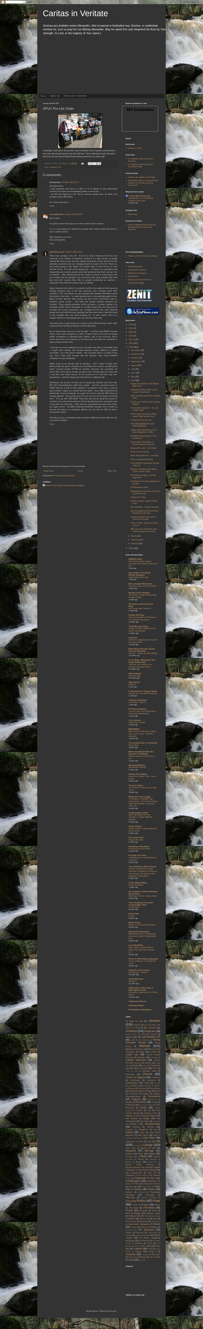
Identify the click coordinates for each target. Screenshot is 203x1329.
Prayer (145, 1204)
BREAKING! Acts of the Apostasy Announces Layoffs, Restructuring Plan (142, 936)
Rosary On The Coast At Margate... (143, 925)
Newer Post (49, 471)
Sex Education (146, 1229)
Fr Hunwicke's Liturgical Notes (143, 691)
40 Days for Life (134, 1021)
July (133, 369)
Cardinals (141, 1057)
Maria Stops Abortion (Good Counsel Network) (142, 650)
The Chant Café (136, 837)
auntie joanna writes (138, 812)
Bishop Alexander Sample (143, 1041)
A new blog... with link (137, 702)
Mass (152, 1153)
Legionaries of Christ (134, 1142)
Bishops (144, 1046)
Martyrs (129, 1154)
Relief (128, 1213)
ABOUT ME (55, 96)
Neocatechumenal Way (135, 1167)
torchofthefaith (56, 214)
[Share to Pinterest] (99, 163)
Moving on (133, 981)
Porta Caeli (134, 914)
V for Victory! (135, 720)
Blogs (141, 1052)
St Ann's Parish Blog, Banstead (143, 959)
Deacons (135, 1086)
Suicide (150, 1243)
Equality (129, 1102)
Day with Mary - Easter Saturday (144, 507)
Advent (146, 1025)
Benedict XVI (153, 1037)
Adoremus (132, 214)
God (149, 1110)
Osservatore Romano (151, 1184)
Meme (131, 1159)
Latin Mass (149, 1137)
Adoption (137, 1025)
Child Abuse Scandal (138, 1068)
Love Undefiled (136, 945)
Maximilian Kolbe (131, 1156)
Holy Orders (145, 1121)
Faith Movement (135, 266)
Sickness (140, 1233)
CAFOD (154, 1052)
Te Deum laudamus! (138, 700)
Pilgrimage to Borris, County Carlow (143, 896)
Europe (154, 1102)
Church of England (135, 1077)
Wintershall (132, 1257)
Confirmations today (139, 487)
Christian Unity (149, 1071)
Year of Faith (155, 1257)
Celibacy (148, 1063)
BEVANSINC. (134, 729)
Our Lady (133, 1186)
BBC (140, 1037)
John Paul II (143, 1135)
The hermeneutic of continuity (143, 743)
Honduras (136, 1127)
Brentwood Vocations (137, 273)
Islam (142, 1132)
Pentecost (141, 1192)
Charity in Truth (135, 148)
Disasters (142, 1088)
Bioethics (132, 684)
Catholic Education (136, 1060)
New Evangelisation (134, 1173)
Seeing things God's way (138, 577)
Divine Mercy (155, 1088)
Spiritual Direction (141, 1235)
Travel (150, 1249)
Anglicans (150, 1031)
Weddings (145, 1254)
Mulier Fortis (134, 922)
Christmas (130, 1074)
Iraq (154, 1130)
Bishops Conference (134, 1049)
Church (147, 1074)
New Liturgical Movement (140, 584)
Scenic (133, 1227)
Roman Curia (144, 1219)
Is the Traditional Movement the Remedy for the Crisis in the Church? (142, 227)
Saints (157, 1224)
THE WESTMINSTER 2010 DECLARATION (142, 425)
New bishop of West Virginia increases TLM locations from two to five (143, 563)
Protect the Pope (136, 615)
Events (141, 1105)
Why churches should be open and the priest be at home (143, 530)
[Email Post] (82, 163)
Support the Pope (138, 497)
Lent (149, 1141)
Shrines (129, 1233)
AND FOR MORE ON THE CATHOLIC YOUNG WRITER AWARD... (140, 817)
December (136, 350)
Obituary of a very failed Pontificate (143, 693)
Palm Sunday (146, 1187)
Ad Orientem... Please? (138, 972)
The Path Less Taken (138, 626)
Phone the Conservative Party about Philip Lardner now (143, 415)
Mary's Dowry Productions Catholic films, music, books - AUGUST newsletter (142, 733)
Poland (129, 1201)
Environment (152, 1099)
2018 (131, 324)
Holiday (146, 1118)
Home (43, 96)
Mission (141, 1159)
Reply (51, 206)
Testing (131, 916)
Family (143, 1107)
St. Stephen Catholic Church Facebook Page (140, 165)
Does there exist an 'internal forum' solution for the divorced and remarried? (143, 182)
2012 (131, 339)
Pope (156, 1200)
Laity (137, 1138)
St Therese (144, 1241)
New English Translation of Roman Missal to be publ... (143, 443)
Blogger (113, 1311)
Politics (141, 1200)
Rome (155, 1219)
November (136, 354)
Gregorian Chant (150, 1113)
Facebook (150, 1105)
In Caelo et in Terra (137, 855)
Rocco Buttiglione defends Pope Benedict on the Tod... (144, 512)
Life (59, 167)
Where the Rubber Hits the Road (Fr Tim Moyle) (141, 753)
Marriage (149, 1150)
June (133, 373)
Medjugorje (156, 1156)
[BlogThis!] (91, 163)
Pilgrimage (130, 1197)
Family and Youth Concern (139, 279)
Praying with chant (136, 840)
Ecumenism (154, 1096)
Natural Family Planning (139, 1165)
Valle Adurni (134, 682)
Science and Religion (148, 1227)
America (131, 1031)
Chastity (145, 1065)
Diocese (131, 1088)
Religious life (134, 1216)
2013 (131, 336)
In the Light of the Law (139, 196)
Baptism (129, 1037)
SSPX (152, 1235)
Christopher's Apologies (140, 1009)
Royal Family (131, 1221)
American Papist (136, 1005)
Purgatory (143, 1211)
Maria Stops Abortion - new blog (144, 455)
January (135, 543)
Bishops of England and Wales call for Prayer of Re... (143, 470)
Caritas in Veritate (75, 13)
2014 (131, 332)
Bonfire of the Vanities (139, 593)
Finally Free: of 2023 (137, 722)
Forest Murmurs (136, 979)
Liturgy (147, 1144)
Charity (135, 1065)
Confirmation (135, 1080)
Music (138, 1162)
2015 (131, 328)
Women (142, 1257)
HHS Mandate (132, 1119)
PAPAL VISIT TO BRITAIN (75, 96)
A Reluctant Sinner (137, 1001)
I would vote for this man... (142, 420)
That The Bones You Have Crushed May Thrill (141, 904)
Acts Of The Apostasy (139, 931)
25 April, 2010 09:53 (73, 214)
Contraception (132, 1083)
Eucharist (141, 1102)
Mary (140, 1154)
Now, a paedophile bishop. (142, 459)
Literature (137, 1145)
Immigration (129, 1129)
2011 (131, 343)
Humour (150, 1127)
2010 (131, 347)
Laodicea (133, 637)
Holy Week (156, 1121)
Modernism (153, 1159)
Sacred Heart (155, 1221)
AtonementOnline (137, 765)
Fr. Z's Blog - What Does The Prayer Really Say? (142, 661)
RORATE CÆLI (135, 559)
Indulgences (143, 1130)
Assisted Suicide (149, 1034)
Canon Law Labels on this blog (141, 177)
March (134, 536)
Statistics (139, 1243)
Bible (133, 1040)
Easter (145, 1094)
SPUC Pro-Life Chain (139, 452)
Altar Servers (150, 1028)
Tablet (136, 1246)
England (136, 1099)
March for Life (148, 1148)
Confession (155, 1078)
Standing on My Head (139, 846)
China (155, 1068)
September (136, 361)
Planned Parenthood (148, 1197)
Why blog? (155, 1255)
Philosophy (150, 1195)
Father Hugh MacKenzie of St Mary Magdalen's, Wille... (143, 431)
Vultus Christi (135, 826)
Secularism (129, 1230)
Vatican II (152, 1252)
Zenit (141, 1260)
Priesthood (149, 1207)
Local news (131, 1148)
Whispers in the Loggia (140, 797)
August (134, 365)
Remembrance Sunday (152, 1216)
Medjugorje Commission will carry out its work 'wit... (145, 492)
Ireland (129, 1132)
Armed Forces (131, 1034)
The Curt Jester (136, 785)
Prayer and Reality (136, 885)
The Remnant (134, 907)
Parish (151, 1189)
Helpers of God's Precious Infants (142, 256)
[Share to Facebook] (97, 163)
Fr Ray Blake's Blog (138, 883)
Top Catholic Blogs (136, 283)
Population (135, 1205)
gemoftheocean (56, 252)
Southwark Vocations (137, 270)
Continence (151, 1080)
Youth (131, 1260)
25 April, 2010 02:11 (70, 182)
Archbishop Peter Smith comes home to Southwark (143, 391)
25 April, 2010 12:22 (74, 252)
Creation (146, 1083)
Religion (137, 1213)
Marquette (131, 1150)
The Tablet (146, 1246)
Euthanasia (130, 1105)
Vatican (138, 1251)
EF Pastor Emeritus (138, 709)
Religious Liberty (153, 1213)
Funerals (138, 1110)
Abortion (53, 167)
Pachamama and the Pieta (139, 849)
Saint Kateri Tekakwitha (138, 1224)
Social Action (152, 1232)
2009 (131, 548)
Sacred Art (143, 1221)
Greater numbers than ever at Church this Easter (143, 518)
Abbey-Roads (135, 673)
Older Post (112, 471)
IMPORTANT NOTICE (137, 767)
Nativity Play (152, 1162)
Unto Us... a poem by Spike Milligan (143, 653)
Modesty (128, 1162)
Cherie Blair (155, 1066)
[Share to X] (94, 163)
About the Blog (134, 676)
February (135, 540)
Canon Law (132, 1054)
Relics (154, 1211)
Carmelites (154, 1057)
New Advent (133, 276)
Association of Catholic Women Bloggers (140, 574)
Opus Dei (152, 1173)
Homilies (133, 1124)
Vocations (131, 1254)
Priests (129, 1210)
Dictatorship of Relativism (151, 1085)
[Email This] (89, 163)
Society (129, 1235)
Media (143, 1156)
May (133, 376)
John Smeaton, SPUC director (142, 866)
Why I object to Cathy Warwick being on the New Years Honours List (142, 949)
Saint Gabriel (134, 745)
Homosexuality (152, 1124)
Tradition (137, 1248)
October (135, 358)
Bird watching (144, 1040)
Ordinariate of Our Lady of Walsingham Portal (141, 989)
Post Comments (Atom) (65, 475)
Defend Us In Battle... (138, 774)
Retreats (131, 1219)
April (133, 380)
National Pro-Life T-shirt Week (143, 448)
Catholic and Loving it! (139, 970)
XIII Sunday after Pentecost (140, 608)
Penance (129, 1192)
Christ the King (132, 1071)
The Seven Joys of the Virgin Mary (142, 586)
